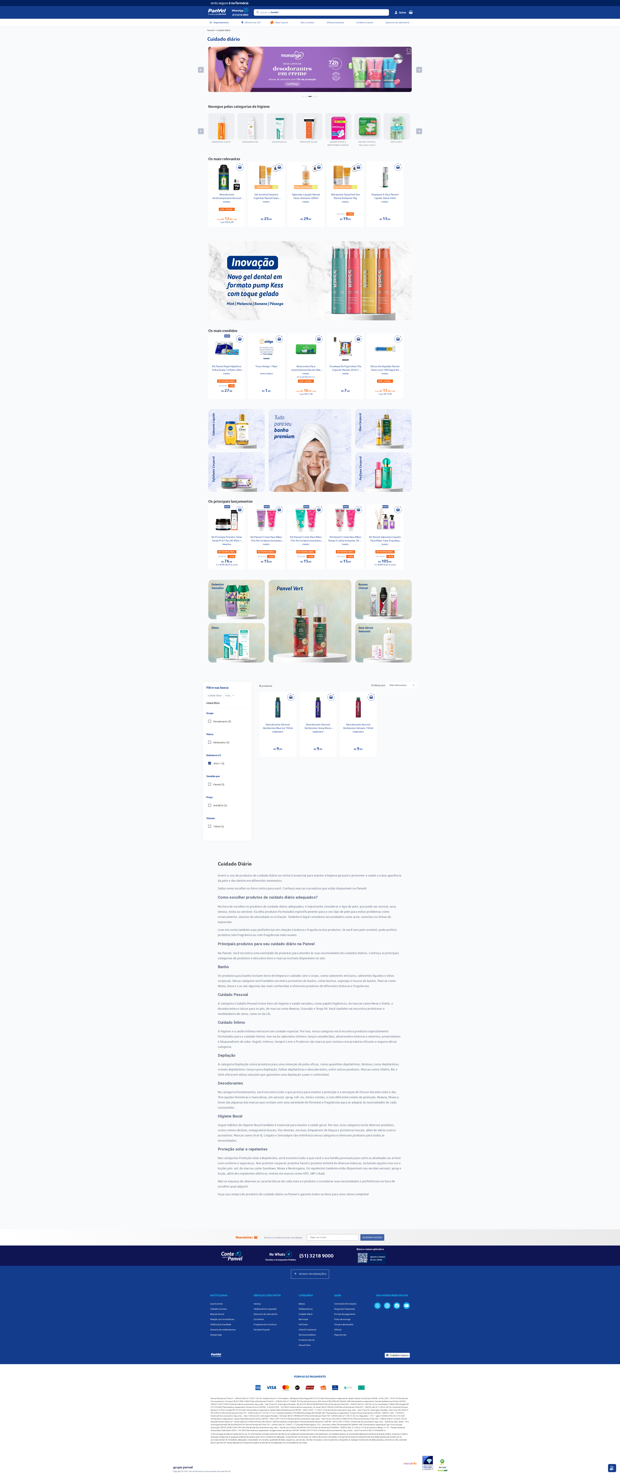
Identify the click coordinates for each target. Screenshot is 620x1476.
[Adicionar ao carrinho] (239, 167)
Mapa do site (340, 1334)
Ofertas (337, 1329)
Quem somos (216, 1303)
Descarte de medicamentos (223, 1329)
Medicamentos (306, 1308)
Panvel (210, 30)
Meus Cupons (281, 22)
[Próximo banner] (419, 70)
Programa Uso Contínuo (265, 1324)
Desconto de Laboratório (397, 22)
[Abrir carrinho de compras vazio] (411, 12)
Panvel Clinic (304, 1345)
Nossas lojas (216, 1334)
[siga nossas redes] (377, 1305)
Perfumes (303, 1324)
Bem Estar (303, 1319)
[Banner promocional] (310, 3)
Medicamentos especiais (265, 1308)
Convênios (259, 1319)
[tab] (304, 96)
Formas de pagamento (344, 1314)
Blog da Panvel (217, 1314)
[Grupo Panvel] (183, 1468)
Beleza (302, 1303)
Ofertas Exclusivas (335, 22)
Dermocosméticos (307, 1334)
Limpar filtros (213, 702)
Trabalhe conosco (218, 1308)
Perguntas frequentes (344, 1308)
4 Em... (229, 695)
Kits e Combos (307, 22)
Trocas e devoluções (343, 1324)
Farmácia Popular (262, 1329)
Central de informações (345, 1303)
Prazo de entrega (342, 1319)
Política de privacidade (220, 1324)
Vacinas (257, 1303)
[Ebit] (428, 1463)
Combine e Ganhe (364, 22)
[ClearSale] (411, 1463)
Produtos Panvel (306, 1339)
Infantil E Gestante (307, 1329)
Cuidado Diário (306, 1314)
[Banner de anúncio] (310, 91)
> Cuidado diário (223, 30)
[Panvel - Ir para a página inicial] (217, 12)
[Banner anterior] (201, 70)
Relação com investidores (222, 1319)
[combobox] (402, 685)
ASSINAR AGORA (372, 1237)
